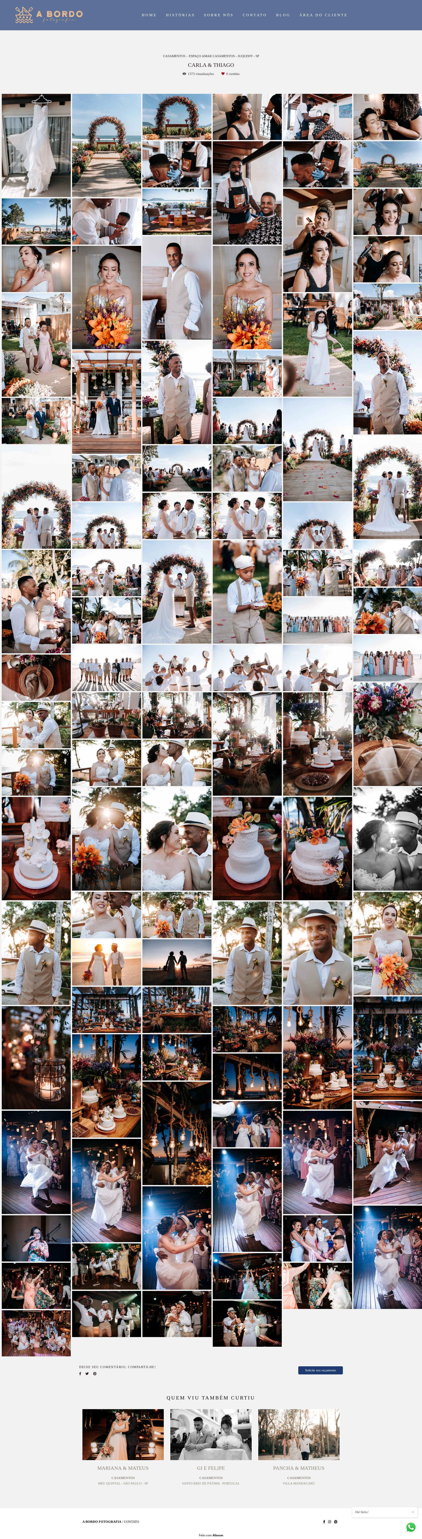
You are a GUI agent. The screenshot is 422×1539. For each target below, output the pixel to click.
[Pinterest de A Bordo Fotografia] (335, 1522)
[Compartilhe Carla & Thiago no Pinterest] (94, 1374)
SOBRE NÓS (219, 15)
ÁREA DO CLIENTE (323, 15)
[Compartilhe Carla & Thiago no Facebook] (80, 1374)
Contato (131, 1521)
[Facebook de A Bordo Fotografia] (324, 1522)
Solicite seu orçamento (320, 1370)
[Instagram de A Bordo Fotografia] (329, 1522)
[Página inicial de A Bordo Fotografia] (49, 15)
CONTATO (255, 15)
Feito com (211, 1535)
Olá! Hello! (361, 1512)
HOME (149, 15)
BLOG (283, 15)
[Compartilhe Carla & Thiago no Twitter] (87, 1374)
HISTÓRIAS (180, 15)
